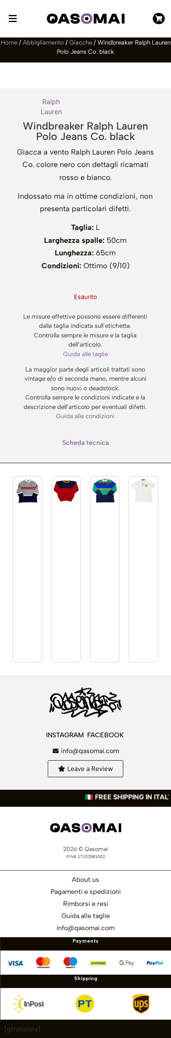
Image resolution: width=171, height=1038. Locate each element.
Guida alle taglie (85, 354)
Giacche (80, 42)
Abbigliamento (43, 42)
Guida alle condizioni (85, 416)
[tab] (85, 442)
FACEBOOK (106, 735)
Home (9, 42)
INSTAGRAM (66, 735)
